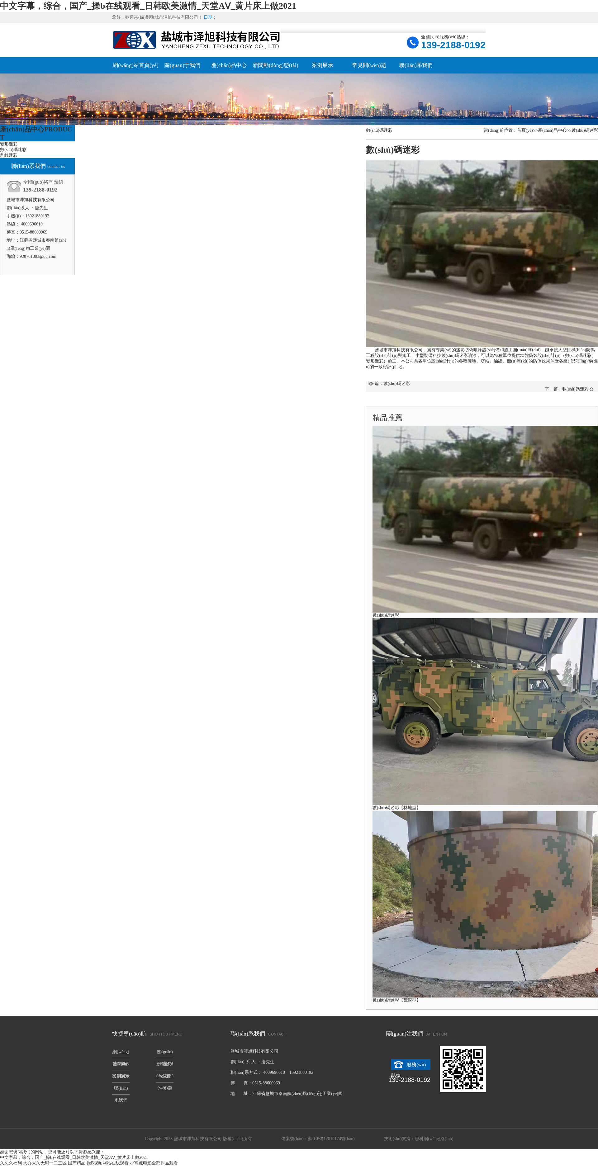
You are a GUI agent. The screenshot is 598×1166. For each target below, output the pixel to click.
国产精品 (76, 1163)
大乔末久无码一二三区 (45, 1163)
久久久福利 (11, 1163)
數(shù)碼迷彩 (13, 149)
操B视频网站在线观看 (108, 1163)
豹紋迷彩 (8, 155)
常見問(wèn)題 (369, 65)
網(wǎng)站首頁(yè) (136, 65)
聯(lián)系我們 (416, 65)
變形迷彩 (8, 144)
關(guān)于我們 (182, 65)
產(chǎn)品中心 (229, 65)
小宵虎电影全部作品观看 (154, 1163)
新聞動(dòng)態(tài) (275, 65)
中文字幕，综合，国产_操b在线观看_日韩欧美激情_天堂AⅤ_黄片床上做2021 (148, 6)
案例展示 (322, 65)
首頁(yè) (525, 130)
